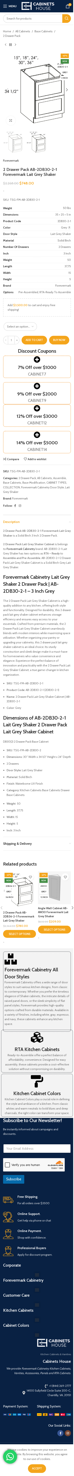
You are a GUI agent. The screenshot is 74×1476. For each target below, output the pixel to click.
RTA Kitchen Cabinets (37, 1049)
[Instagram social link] (19, 506)
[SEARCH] (66, 18)
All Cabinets (22, 31)
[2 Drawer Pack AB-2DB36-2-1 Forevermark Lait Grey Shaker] (19, 890)
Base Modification (33, 482)
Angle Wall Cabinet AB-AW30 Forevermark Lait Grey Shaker (53, 912)
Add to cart (34, 340)
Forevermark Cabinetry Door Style (42, 487)
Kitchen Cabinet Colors (37, 1093)
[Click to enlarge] (10, 120)
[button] (7, 90)
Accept (37, 1468)
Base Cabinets (44, 31)
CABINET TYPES (56, 482)
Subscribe (13, 1179)
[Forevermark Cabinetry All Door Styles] (11, 959)
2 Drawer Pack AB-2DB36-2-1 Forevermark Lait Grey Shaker (18, 916)
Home (7, 31)
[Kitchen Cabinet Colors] (37, 1081)
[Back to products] (10, 44)
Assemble (59, 478)
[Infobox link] (37, 1200)
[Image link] (17, 1414)
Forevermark (11, 160)
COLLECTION (11, 487)
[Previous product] (5, 44)
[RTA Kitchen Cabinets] (37, 1037)
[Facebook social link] (15, 506)
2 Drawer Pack (11, 36)
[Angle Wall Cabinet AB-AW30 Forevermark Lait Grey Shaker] (54, 887)
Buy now (59, 340)
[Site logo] (38, 6)
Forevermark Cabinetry (21, 549)
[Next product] (15, 44)
